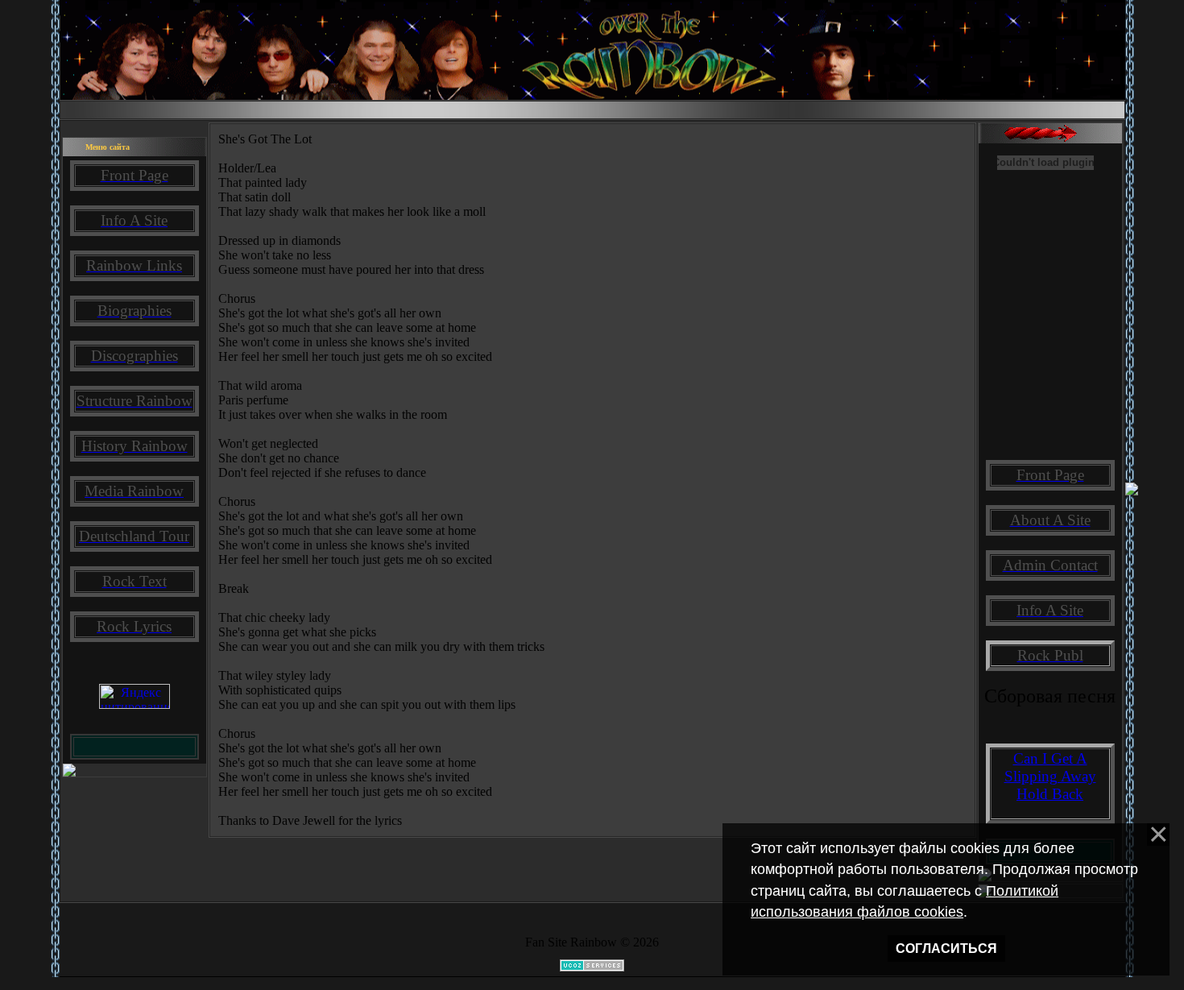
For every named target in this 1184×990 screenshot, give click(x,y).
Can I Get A (1050, 758)
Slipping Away (1050, 776)
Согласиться (946, 948)
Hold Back (1049, 793)
